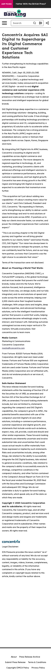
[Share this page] (47, 23)
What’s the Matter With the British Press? (25, 4)
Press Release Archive (29, 657)
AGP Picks (6, 4)
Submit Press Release (15, 662)
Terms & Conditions (37, 662)
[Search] (35, 23)
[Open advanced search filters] (40, 23)
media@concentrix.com (13, 348)
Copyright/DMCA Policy (17, 667)
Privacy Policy (38, 667)
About (14, 657)
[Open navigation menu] (4, 23)
